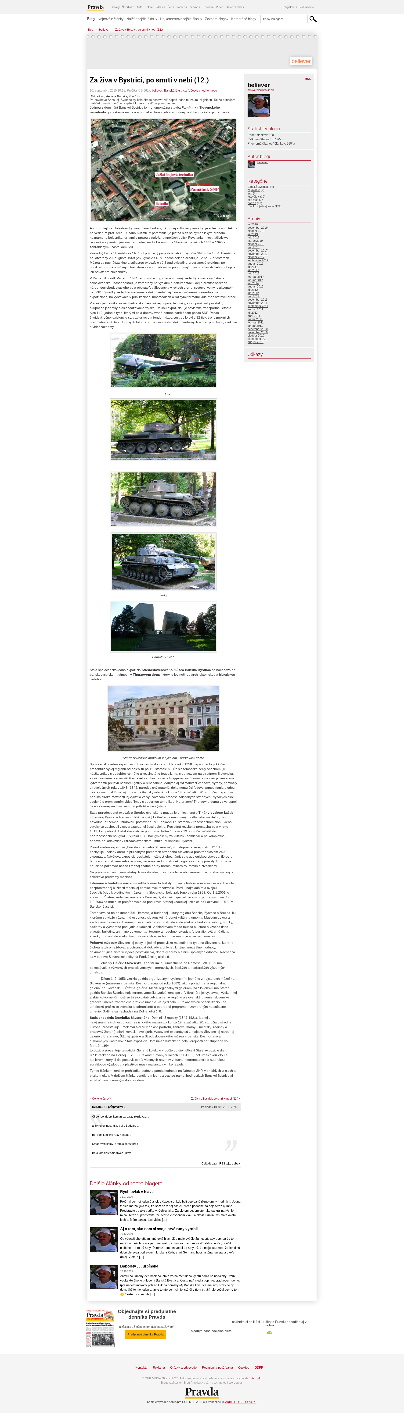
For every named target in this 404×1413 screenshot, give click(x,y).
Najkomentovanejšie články (181, 18)
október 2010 (256, 335)
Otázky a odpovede (183, 1367)
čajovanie (254, 190)
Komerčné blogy (243, 18)
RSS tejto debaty (230, 1163)
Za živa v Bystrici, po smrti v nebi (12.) (139, 29)
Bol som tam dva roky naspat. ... (112, 1134)
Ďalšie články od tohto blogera (126, 1183)
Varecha (182, 7)
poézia (252, 203)
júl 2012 (253, 289)
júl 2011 (253, 312)
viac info (256, 1378)
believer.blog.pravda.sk (261, 90)
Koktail (149, 7)
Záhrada (194, 7)
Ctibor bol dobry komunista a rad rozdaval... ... (121, 1116)
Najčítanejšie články (141, 18)
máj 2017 (254, 273)
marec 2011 (255, 319)
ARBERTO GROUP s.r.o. (240, 1402)
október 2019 (256, 231)
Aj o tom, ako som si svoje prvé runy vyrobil (159, 1229)
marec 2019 (255, 240)
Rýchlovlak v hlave (137, 1192)
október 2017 (256, 257)
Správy (115, 7)
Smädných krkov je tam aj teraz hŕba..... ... (118, 1144)
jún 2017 (253, 270)
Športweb (128, 7)
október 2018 (256, 244)
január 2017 (255, 280)
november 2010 (258, 332)
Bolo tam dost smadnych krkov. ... (113, 1153)
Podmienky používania (217, 1367)
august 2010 (255, 342)
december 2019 (258, 227)
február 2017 (256, 276)
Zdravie (160, 7)
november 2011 (257, 303)
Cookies (243, 1367)
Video (220, 7)
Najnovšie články (110, 18)
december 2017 (258, 250)
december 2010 (258, 329)
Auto (139, 7)
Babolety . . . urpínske (139, 1266)
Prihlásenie (306, 7)
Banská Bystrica (175, 90)
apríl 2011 (254, 316)
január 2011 (255, 325)
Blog (91, 18)
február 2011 (256, 322)
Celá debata (209, 1163)
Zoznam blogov (216, 18)
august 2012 (255, 286)
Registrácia (290, 7)
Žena (171, 7)
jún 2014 (253, 283)
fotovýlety (254, 196)
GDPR (259, 1367)
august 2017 (255, 263)
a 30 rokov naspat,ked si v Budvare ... (115, 1125)
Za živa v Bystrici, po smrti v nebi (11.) (214, 1098)
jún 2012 (253, 293)
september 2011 (258, 306)
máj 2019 (254, 237)
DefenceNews (235, 7)
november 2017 (258, 254)
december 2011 (257, 299)
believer (104, 29)
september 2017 (258, 260)
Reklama (159, 1367)
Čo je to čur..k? (101, 1098)
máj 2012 (254, 296)
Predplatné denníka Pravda (146, 1334)
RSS (308, 79)
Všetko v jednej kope (202, 90)
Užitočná (208, 7)
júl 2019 (253, 234)
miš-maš (253, 200)
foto (250, 193)
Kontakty (141, 1367)
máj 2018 (254, 247)
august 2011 (255, 309)
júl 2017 (253, 267)
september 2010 (258, 339)
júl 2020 (253, 224)
